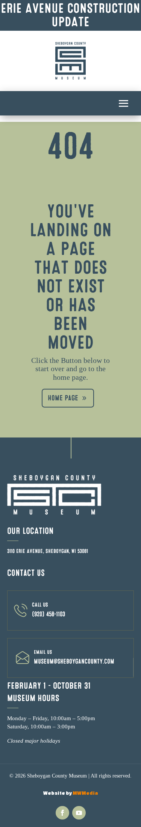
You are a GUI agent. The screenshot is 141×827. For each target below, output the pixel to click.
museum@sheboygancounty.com (74, 661)
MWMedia (85, 793)
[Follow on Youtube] (79, 813)
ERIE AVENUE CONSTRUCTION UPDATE (70, 15)
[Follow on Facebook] (62, 813)
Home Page (63, 398)
